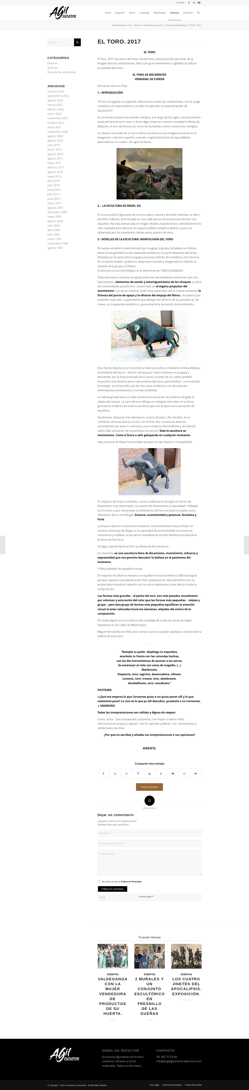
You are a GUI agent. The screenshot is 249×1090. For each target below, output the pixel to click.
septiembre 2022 (58, 96)
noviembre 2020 (57, 132)
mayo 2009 (54, 216)
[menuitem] (179, 2)
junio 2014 (54, 190)
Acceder (180, 2)
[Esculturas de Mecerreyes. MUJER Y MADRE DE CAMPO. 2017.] (246, 545)
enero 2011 (54, 203)
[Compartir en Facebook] (103, 773)
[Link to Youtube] (199, 2)
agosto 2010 (55, 208)
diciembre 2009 (57, 212)
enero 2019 (54, 149)
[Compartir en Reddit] (184, 773)
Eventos (112, 974)
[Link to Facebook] (188, 2)
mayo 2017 (54, 163)
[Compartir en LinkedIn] (149, 773)
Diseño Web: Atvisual (97, 1085)
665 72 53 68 (169, 1057)
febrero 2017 (55, 167)
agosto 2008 (55, 221)
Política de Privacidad (131, 881)
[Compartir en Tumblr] (161, 773)
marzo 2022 (54, 105)
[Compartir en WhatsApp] (126, 773)
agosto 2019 (55, 140)
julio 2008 (53, 225)
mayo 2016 (54, 176)
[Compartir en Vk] (172, 773)
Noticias (52, 68)
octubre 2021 (55, 123)
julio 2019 (53, 145)
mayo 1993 (54, 239)
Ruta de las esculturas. (61, 72)
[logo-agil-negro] (62, 12)
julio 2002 (53, 234)
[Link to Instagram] (193, 2)
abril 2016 (53, 181)
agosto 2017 (55, 158)
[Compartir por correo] (195, 773)
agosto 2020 (55, 136)
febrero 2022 (55, 109)
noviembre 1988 (57, 243)
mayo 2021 (54, 127)
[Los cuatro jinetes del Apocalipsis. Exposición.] (186, 956)
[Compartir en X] (115, 773)
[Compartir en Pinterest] (138, 773)
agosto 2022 (55, 100)
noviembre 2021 (57, 118)
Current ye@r (146, 896)
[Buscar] (198, 12)
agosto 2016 (55, 172)
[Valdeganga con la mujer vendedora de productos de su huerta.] (113, 956)
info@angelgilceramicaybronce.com (179, 1061)
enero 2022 (54, 114)
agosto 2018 (55, 154)
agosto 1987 (55, 248)
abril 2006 (53, 230)
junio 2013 (54, 199)
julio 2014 (53, 185)
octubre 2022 (55, 91)
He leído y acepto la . (122, 881)
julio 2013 (53, 194)
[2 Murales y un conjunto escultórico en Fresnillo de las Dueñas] (149, 956)
